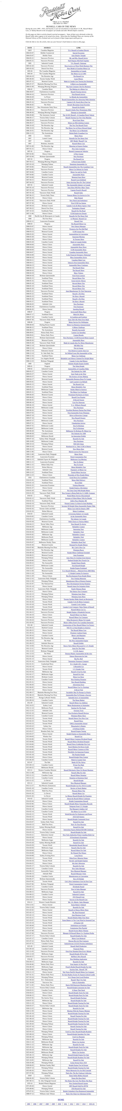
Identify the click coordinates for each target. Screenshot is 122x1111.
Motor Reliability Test (78, 387)
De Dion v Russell (78, 296)
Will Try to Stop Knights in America (78, 628)
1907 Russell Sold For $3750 (78, 1086)
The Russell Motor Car (78, 224)
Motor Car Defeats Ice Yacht (78, 169)
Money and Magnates (79, 635)
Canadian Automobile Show (78, 252)
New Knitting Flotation (78, 679)
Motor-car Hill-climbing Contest (78, 123)
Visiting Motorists (78, 485)
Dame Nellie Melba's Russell (78, 1076)
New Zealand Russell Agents (78, 1083)
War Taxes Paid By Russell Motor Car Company (78, 972)
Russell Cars (78, 767)
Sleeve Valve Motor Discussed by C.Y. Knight (78, 646)
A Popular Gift (78, 923)
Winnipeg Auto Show (78, 594)
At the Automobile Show (78, 516)
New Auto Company (78, 149)
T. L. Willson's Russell (78, 405)
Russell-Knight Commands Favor (78, 819)
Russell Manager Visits (78, 874)
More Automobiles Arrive (78, 257)
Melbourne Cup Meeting (79, 459)
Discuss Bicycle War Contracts (79, 941)
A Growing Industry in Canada (79, 514)
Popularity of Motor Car (78, 470)
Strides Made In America (78, 389)
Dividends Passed (78, 887)
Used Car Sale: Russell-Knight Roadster (78, 1032)
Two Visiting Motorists (78, 578)
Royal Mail (78, 483)
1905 (28, 1104)
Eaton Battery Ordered (78, 905)
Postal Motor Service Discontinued (78, 496)
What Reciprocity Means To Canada (78, 620)
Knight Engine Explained (78, 568)
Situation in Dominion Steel (78, 778)
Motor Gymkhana (78, 511)
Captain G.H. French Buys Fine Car (78, 102)
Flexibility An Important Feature (78, 752)
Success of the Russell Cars (78, 899)
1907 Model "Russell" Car (78, 141)
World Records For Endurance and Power (78, 814)
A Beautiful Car (78, 666)
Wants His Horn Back (78, 1078)
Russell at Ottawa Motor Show (79, 910)
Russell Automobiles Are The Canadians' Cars (79, 167)
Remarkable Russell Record (78, 845)
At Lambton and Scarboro (78, 317)
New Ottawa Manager (78, 226)
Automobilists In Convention (78, 234)
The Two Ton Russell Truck (78, 125)
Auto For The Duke (78, 648)
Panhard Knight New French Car (78, 560)
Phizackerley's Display (78, 726)
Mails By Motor (78, 314)
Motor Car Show (78, 677)
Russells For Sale (78, 439)
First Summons (78, 307)
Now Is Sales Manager (78, 889)
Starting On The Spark (78, 708)
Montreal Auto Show (78, 177)
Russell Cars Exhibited (78, 180)
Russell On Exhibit (78, 107)
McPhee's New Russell (78, 956)
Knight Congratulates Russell (78, 801)
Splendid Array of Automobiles (78, 698)
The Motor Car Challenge (78, 392)
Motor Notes (78, 454)
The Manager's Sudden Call (79, 809)
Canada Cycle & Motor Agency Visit (79, 206)
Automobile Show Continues (78, 265)
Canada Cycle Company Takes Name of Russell (78, 607)
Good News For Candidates (79, 477)
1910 (59, 1104)
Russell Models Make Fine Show (78, 918)
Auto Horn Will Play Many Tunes (78, 187)
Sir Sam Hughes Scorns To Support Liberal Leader (78, 975)
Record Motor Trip (78, 278)
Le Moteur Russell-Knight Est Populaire (78, 796)
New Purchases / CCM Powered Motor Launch (78, 338)
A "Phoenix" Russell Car (79, 219)
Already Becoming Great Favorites (78, 105)
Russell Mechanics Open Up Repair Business (78, 770)
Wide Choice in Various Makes (78, 521)
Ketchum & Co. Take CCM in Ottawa (78, 446)
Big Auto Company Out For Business (78, 86)
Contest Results (79, 335)
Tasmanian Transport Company (78, 661)
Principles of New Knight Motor (78, 475)
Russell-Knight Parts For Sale (78, 995)
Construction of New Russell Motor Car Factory (78, 625)
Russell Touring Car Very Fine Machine (78, 118)
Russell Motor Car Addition (78, 703)
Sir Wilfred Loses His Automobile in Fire (78, 353)
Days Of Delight (78, 879)
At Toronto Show (78, 239)
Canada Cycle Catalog (78, 604)
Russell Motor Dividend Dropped (78, 742)
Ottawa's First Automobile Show (78, 263)
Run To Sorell (78, 465)
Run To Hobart (78, 462)
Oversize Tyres (78, 710)
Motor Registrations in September (78, 705)
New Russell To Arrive (78, 524)
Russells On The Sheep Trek (78, 138)
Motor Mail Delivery (78, 480)
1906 (34, 1104)
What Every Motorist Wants (78, 858)
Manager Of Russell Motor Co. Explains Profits (78, 933)
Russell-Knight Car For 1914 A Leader (78, 786)
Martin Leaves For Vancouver (78, 452)
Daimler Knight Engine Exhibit (78, 364)
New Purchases (79, 156)
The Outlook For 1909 (78, 371)
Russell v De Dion (78, 294)
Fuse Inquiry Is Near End (78, 964)
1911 (65, 1104)
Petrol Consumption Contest (78, 884)
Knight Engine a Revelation (78, 488)
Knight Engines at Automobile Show (78, 734)
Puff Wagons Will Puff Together (78, 61)
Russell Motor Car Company (78, 617)
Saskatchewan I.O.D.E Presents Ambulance (78, 943)
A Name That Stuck (78, 990)
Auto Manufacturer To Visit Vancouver (78, 291)
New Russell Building (78, 682)
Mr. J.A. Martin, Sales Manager (78, 902)
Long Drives (78, 855)
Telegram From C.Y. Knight (78, 806)
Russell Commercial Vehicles (78, 151)
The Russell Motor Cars (78, 630)
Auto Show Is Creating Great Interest (78, 558)
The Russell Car (78, 76)
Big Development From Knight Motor (78, 576)
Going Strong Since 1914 (78, 1063)
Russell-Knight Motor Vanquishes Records (78, 804)
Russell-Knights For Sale (78, 936)
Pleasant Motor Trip (78, 791)
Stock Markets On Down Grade (78, 747)
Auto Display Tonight (78, 55)
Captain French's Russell (79, 190)
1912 (71, 1104)
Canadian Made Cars (78, 260)
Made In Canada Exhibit (78, 242)
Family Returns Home (78, 589)
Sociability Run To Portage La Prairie (78, 692)
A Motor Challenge (78, 327)
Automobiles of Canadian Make (78, 369)
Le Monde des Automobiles (79, 97)
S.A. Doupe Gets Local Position (78, 977)
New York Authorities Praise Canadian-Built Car (78, 835)
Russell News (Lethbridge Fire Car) (78, 744)
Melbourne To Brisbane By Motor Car (78, 431)
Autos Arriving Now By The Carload (78, 182)
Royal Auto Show (78, 120)
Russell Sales (78, 193)
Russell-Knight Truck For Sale (78, 993)
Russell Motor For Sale (78, 850)
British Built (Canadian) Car (78, 133)
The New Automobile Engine (78, 641)
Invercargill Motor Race (78, 312)
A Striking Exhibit (78, 729)
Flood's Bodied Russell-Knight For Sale (78, 967)
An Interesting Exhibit (78, 436)
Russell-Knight (78, 780)
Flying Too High (78, 765)
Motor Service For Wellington (78, 322)
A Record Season (78, 400)
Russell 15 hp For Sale (78, 672)
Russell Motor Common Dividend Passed (78, 739)
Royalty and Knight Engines (78, 861)
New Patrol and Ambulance (78, 200)
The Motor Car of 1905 (78, 74)
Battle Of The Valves (78, 762)
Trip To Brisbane (78, 426)
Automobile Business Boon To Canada (78, 379)
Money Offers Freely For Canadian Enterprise (79, 622)
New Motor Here (78, 449)
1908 (47, 1104)
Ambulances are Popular (78, 925)
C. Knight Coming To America (79, 573)
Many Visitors (78, 273)
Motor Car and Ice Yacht (79, 172)
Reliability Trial (78, 532)
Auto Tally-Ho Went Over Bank (78, 320)
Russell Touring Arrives (78, 92)
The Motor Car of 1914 (78, 811)
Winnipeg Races (78, 550)
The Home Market (78, 700)
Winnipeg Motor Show (78, 716)
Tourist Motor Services (78, 472)
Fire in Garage (78, 348)
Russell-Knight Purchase (79, 998)
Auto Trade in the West (78, 374)
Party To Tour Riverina (78, 824)
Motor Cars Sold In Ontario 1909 (78, 509)
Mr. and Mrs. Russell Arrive (78, 58)
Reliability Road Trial (78, 542)
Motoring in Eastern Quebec (78, 146)
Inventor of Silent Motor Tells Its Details (78, 498)
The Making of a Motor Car (78, 89)
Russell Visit (78, 221)
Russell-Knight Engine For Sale (78, 1055)
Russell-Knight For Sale (78, 832)
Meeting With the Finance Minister (78, 1011)
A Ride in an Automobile (78, 84)
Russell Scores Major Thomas (78, 931)
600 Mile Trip (78, 345)
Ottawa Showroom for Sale (78, 656)
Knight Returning (78, 638)
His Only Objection (78, 863)
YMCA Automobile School (78, 723)
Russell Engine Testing (78, 731)
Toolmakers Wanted (78, 208)
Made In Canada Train (78, 760)
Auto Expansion (78, 555)
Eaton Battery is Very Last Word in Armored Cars (78, 920)
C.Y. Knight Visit (78, 669)
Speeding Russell (78, 309)
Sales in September (78, 982)
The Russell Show (78, 268)
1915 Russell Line (78, 897)
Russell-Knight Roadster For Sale (78, 1057)
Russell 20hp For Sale (78, 773)
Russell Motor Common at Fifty (78, 749)
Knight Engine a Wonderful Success (78, 612)
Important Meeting (78, 237)
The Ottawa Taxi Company (78, 591)
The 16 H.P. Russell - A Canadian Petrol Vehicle (78, 115)
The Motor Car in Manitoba (78, 131)
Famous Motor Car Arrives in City (78, 195)
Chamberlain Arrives (78, 423)
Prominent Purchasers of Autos (79, 395)
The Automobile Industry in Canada (78, 185)
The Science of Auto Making (78, 376)
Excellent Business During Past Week (78, 410)
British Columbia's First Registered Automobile (78, 1091)
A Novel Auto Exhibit (78, 162)
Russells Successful (78, 330)
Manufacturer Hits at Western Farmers (78, 581)
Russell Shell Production (79, 946)
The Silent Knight (78, 366)
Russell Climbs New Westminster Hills (78, 110)
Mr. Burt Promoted (78, 912)
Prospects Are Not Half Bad (78, 229)
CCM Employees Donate (78, 213)
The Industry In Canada (78, 519)
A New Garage (78, 154)
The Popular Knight (78, 754)
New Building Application (78, 959)
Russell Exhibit (79, 643)
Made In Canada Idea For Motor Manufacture (78, 343)
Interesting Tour (78, 529)
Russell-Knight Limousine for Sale (78, 988)
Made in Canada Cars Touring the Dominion (78, 81)
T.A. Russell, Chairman (78, 63)
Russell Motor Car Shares (78, 615)
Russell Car (78, 736)
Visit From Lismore (78, 276)
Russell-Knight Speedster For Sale (78, 1034)
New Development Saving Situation (78, 584)
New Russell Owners (78, 418)
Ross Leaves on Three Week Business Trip (78, 66)
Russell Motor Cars (78, 143)
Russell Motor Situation (78, 775)
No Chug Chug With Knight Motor (78, 490)
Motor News (78, 136)
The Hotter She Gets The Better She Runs (78, 1081)
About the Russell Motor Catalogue (78, 799)
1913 (77, 1104)
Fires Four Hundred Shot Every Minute (78, 951)
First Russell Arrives (78, 94)
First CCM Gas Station (78, 203)
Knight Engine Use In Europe (78, 1065)
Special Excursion (78, 53)
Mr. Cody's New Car (78, 547)
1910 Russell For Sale (78, 1088)
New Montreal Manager (78, 783)
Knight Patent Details (78, 563)
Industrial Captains (78, 894)
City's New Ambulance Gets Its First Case (78, 881)
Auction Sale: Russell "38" (78, 969)
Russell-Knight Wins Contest (78, 757)
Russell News (78, 721)
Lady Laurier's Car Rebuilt (78, 382)
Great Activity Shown (78, 281)
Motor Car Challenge (78, 356)
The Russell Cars (78, 384)
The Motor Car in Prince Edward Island (78, 128)
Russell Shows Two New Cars (78, 718)
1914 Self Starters (78, 817)
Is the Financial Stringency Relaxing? (78, 255)
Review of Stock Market (78, 788)
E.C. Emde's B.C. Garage (78, 664)
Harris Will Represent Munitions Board (78, 985)
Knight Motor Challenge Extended (78, 553)
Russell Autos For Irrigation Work (78, 586)
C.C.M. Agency (78, 651)
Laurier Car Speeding (78, 332)
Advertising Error (78, 685)
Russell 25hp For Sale (78, 848)
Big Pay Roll (78, 659)
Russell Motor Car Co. (78, 609)
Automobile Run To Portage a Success (78, 695)
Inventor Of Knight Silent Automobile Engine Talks (78, 506)
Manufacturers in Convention (78, 876)
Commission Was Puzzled (78, 928)
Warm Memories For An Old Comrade (78, 1070)
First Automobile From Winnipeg (78, 413)
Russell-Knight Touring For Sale (78, 1003)
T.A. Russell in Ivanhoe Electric (78, 50)
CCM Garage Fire (78, 231)
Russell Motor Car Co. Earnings (78, 687)
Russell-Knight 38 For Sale (78, 954)
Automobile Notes (78, 175)
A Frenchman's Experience (78, 837)
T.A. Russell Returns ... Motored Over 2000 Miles (78, 571)
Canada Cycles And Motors (78, 361)
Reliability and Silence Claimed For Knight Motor (77, 358)
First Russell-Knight (78, 565)
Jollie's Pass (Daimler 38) (78, 501)
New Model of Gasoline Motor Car (78, 68)
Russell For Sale (78, 674)
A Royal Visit (78, 690)
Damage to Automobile (78, 112)
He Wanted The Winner (78, 853)
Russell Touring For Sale (78, 1016)
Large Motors (78, 79)
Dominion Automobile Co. (78, 164)
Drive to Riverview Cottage (79, 415)
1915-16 (91, 1104)
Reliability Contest (78, 527)
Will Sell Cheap (78, 444)
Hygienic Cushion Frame (78, 633)
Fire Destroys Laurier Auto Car (78, 351)
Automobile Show (78, 244)
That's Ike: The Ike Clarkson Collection (78, 1073)
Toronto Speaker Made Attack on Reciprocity (78, 599)
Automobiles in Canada (78, 71)
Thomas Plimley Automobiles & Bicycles (78, 654)
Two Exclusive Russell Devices (78, 713)
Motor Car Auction (78, 1042)
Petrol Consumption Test (78, 457)
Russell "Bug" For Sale (78, 980)
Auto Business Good (78, 915)
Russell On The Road (78, 211)
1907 (41, 1104)
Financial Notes (78, 949)
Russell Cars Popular (78, 397)
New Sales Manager (78, 868)
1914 (83, 1104)
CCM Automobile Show (78, 250)
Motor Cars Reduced (78, 938)
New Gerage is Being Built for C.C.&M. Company (78, 493)
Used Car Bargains (78, 1037)
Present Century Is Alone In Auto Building (78, 503)
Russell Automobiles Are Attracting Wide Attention (78, 99)
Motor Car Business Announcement (78, 325)
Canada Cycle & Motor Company (78, 602)
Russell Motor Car (78, 793)
